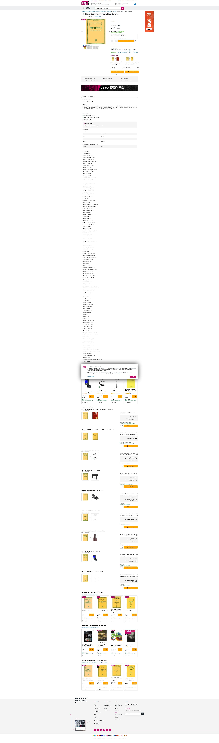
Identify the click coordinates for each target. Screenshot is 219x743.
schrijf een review (98, 16)
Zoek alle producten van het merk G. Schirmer (89, 593)
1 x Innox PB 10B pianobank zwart (125, 474)
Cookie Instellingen (90, 376)
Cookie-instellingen (118, 719)
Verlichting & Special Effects (98, 720)
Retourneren (117, 706)
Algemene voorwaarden (118, 714)
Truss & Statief (96, 723)
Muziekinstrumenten (97, 712)
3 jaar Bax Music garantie (107, 78)
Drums (95, 717)
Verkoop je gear (117, 709)
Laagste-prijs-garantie (119, 4)
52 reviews (89, 393)
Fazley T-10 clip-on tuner (87, 392)
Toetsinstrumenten (97, 718)
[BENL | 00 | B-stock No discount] (109, 88)
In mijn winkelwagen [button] (126, 40)
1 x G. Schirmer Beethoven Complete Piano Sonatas (127, 412)
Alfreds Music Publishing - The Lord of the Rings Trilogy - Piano (102, 644)
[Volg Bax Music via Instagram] (134, 704)
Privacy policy (117, 717)
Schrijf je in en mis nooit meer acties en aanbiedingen (133, 710)
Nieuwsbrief (106, 708)
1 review (103, 646)
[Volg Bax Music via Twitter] (129, 704)
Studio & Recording (97, 708)
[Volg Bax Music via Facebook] (126, 704)
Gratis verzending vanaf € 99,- (97, 3)
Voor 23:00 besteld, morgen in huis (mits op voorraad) (100, 4)
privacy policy (117, 373)
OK (133, 376)
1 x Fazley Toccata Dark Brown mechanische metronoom (127, 535)
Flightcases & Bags (97, 724)
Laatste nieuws (106, 705)
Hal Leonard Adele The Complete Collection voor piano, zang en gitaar (87, 645)
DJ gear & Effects (97, 706)
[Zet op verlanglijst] (135, 40)
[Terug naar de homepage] (84, 8)
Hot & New (95, 703)
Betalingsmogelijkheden (119, 703)
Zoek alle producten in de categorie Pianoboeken (90, 627)
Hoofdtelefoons (96, 711)
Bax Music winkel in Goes (122, 52)
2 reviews (117, 646)
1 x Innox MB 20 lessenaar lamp (125, 454)
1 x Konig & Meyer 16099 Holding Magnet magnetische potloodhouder (127, 576)
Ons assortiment (107, 703)
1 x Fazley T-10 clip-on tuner (125, 555)
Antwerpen (88, 721)
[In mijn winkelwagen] (91, 396)
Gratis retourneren (124, 78)
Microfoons (96, 709)
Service (116, 701)
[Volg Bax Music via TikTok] (131, 704)
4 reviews (132, 393)
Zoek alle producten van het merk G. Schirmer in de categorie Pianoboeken (94, 662)
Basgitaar (95, 715)
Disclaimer (116, 716)
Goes (87, 722)
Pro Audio (95, 705)
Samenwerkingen (107, 709)
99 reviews (103, 393)
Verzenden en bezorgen (118, 705)
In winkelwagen (131, 425)
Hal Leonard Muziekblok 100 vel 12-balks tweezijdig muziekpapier (130, 391)
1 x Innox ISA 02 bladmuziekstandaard (126, 515)
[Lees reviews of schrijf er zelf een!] (84, 16)
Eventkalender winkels (108, 706)
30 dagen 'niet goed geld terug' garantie (122, 3)
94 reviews (118, 393)
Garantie (116, 708)
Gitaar (95, 714)
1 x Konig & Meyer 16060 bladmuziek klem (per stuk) (127, 495)
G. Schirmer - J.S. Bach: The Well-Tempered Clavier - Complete (116, 611)
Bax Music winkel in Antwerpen (123, 51)
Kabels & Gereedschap (98, 721)
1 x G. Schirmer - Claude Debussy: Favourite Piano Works (127, 434)
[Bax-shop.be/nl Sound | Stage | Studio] (85, 3)
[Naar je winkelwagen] (135, 3)
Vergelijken (86, 402)
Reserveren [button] (136, 51)
